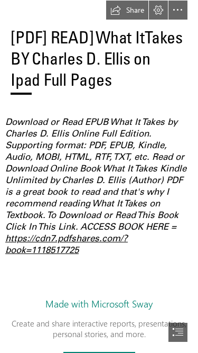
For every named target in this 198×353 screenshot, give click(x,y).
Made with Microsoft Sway (99, 303)
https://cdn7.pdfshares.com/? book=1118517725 (66, 243)
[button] (127, 10)
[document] (99, 176)
